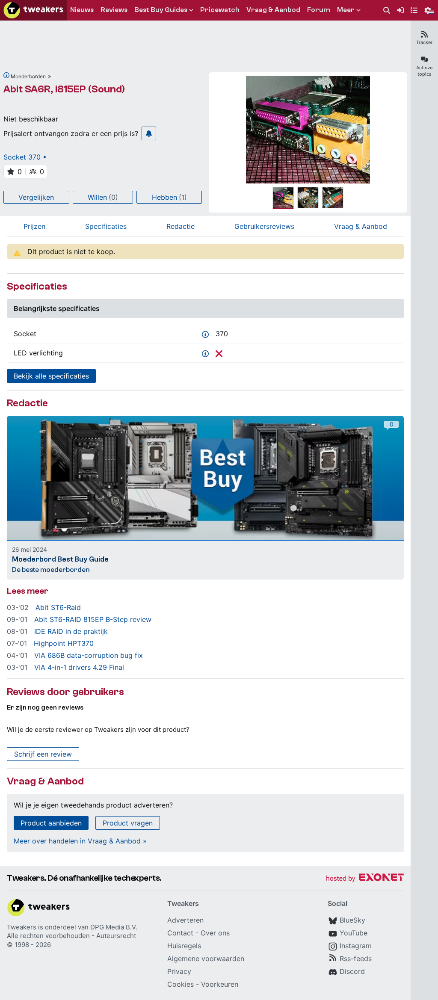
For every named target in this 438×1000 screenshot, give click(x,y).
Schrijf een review (43, 754)
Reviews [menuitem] (114, 10)
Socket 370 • (25, 157)
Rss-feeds (356, 958)
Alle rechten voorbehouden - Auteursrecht (71, 936)
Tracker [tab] (424, 42)
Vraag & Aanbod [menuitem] (273, 10)
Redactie (180, 226)
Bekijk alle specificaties (51, 376)
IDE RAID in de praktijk (71, 631)
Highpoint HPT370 (64, 643)
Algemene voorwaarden (205, 958)
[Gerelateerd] (6, 75)
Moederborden (28, 76)
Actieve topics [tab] (424, 71)
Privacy (179, 971)
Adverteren (185, 920)
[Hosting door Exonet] (365, 879)
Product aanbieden (51, 823)
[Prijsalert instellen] (149, 133)
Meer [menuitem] (346, 10)
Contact (180, 933)
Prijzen (34, 226)
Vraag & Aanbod (360, 226)
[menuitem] (387, 10)
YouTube (353, 933)
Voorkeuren (219, 984)
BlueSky (352, 920)
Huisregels (184, 945)
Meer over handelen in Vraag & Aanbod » (80, 841)
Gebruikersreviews (264, 226)
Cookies (180, 984)
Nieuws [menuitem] (82, 10)
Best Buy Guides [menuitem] (160, 10)
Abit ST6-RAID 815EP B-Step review (92, 619)
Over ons (215, 933)
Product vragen (128, 823)
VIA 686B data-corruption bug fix (88, 655)
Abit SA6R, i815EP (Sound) (64, 89)
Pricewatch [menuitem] (220, 10)
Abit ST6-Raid (58, 607)
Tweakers (21, 927)
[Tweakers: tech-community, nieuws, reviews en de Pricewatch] (33, 10)
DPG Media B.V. (113, 927)
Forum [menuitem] (318, 10)
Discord (352, 971)
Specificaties (106, 226)
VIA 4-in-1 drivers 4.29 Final (79, 667)
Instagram (356, 945)
